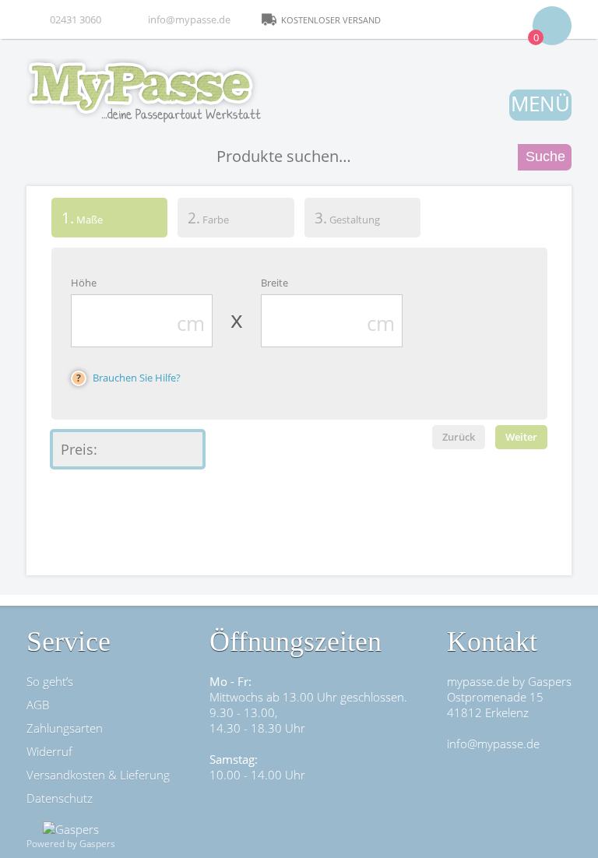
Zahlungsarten (64, 728)
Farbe (208, 217)
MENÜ (540, 104)
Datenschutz (59, 798)
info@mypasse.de (189, 19)
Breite (274, 283)
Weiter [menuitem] (521, 437)
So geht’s (49, 681)
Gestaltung (347, 217)
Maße (77, 217)
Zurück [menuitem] (458, 437)
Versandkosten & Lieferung (98, 774)
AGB (37, 704)
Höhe (84, 283)
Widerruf (49, 751)
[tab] (109, 220)
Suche (545, 156)
